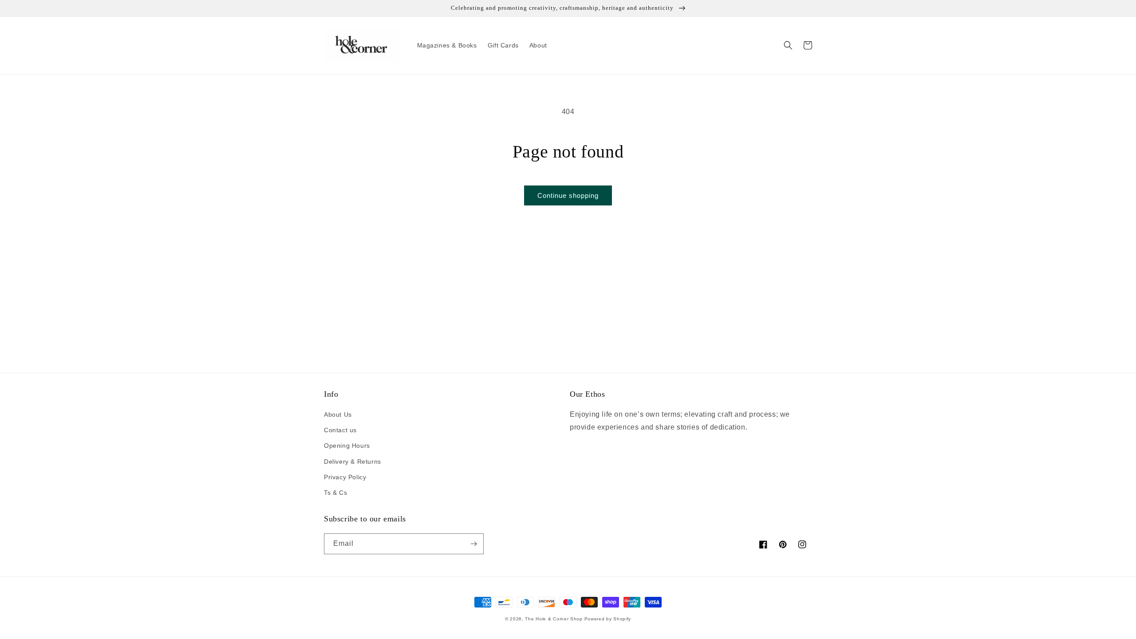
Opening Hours (347, 445)
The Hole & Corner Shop (553, 618)
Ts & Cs (335, 492)
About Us (338, 414)
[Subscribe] (473, 543)
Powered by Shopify (607, 618)
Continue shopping (568, 195)
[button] (788, 45)
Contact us (340, 430)
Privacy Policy (345, 477)
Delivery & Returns (352, 461)
